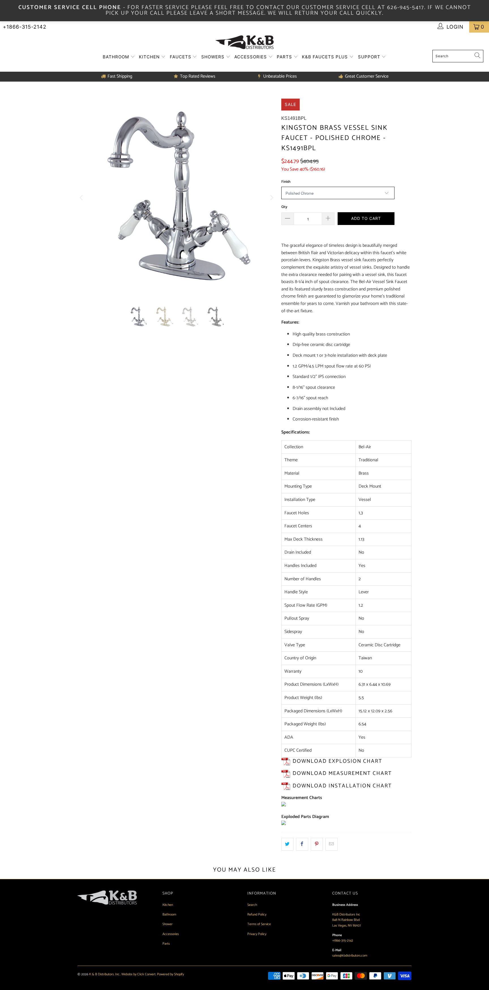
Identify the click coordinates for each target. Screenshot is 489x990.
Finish (285, 182)
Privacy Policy (256, 934)
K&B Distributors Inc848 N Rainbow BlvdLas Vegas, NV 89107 (346, 920)
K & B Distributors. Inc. (104, 974)
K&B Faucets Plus (325, 57)
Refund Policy (256, 914)
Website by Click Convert (138, 974)
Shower (167, 924)
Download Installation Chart (342, 785)
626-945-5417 (405, 7)
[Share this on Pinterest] (317, 844)
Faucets (181, 57)
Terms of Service (259, 924)
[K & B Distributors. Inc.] (245, 42)
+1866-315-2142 (24, 27)
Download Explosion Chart (337, 761)
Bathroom (116, 57)
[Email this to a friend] (331, 844)
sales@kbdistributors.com (349, 955)
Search (252, 905)
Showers (213, 57)
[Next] (271, 198)
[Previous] (81, 198)
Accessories (251, 57)
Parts (285, 57)
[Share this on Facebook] (302, 844)
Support (370, 57)
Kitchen (150, 57)
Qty (284, 207)
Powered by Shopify (170, 974)
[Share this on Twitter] (287, 844)
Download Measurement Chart (342, 773)
